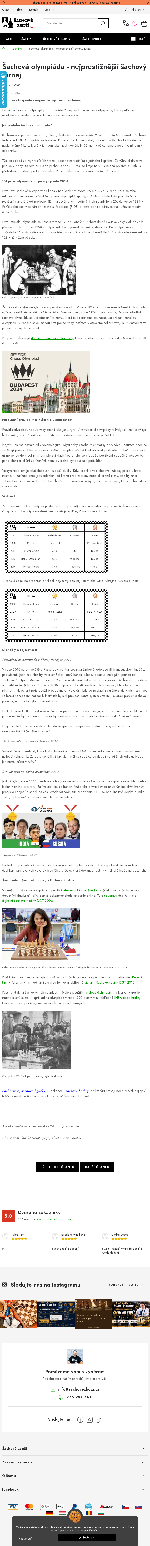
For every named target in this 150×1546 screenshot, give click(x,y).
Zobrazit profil (123, 1285)
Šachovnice (10, 1091)
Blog (19, 10)
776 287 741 (126, 23)
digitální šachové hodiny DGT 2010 (109, 982)
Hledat (103, 23)
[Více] (139, 39)
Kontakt (33, 10)
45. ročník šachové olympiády (52, 338)
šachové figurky (33, 1091)
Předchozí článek (57, 1167)
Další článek (97, 1167)
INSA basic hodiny (127, 998)
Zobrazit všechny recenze (55, 1219)
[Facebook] (80, 1420)
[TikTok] (99, 1420)
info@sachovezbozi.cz (78, 1389)
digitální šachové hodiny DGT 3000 (27, 900)
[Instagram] (90, 1420)
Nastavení (25, 1539)
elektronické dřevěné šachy (82, 890)
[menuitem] (9, 39)
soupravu (110, 895)
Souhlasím (89, 1537)
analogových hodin (98, 992)
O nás (6, 10)
